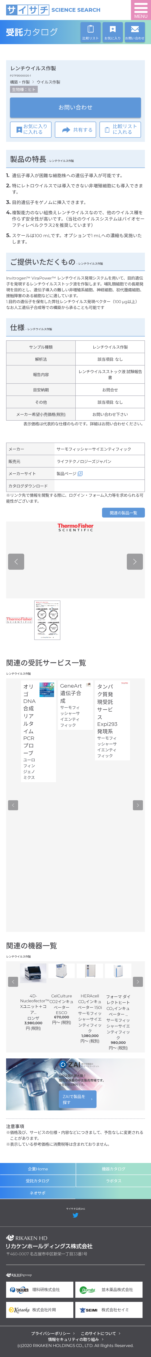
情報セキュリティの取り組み (73, 1339)
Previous (16, 562)
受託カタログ (49, 32)
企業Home (38, 1169)
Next (135, 562)
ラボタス (114, 1180)
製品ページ (66, 473)
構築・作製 (20, 82)
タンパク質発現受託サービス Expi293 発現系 (107, 709)
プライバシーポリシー (50, 1333)
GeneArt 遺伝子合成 (71, 693)
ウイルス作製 (48, 82)
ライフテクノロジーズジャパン (84, 461)
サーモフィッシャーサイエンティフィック (94, 449)
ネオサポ (37, 1193)
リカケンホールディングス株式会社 (49, 1242)
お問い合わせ (75, 107)
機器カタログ (113, 1169)
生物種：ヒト (24, 89)
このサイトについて (98, 1333)
